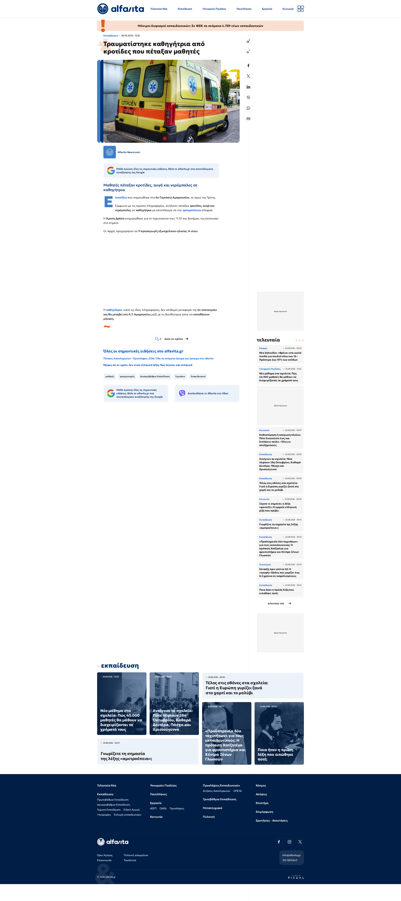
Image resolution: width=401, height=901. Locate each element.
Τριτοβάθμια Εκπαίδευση (219, 799)
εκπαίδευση (120, 665)
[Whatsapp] (248, 108)
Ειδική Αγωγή (132, 809)
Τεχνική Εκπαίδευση (108, 809)
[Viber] (248, 97)
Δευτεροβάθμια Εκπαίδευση (155, 376)
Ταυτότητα (130, 860)
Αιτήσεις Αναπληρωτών (216, 790)
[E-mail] (248, 118)
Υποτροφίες (104, 814)
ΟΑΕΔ (163, 808)
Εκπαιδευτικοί (198, 376)
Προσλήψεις (177, 808)
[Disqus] (174, 452)
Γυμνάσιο (180, 376)
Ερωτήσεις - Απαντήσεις (272, 820)
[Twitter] (248, 76)
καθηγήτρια (114, 310)
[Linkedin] (248, 86)
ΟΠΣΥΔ (237, 790)
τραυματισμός (127, 376)
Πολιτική (209, 817)
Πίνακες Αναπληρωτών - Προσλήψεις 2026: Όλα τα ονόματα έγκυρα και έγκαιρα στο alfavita (158, 358)
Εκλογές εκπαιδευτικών (127, 814)
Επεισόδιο (121, 197)
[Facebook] (248, 65)
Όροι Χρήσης (105, 855)
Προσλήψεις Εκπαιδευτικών (221, 785)
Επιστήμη (262, 803)
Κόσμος (261, 785)
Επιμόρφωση (264, 812)
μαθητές (109, 376)
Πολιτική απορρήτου (136, 855)
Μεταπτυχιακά (212, 808)
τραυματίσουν (192, 210)
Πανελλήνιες (244, 8)
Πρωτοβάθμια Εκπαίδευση (112, 799)
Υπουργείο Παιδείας (214, 8)
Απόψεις (261, 794)
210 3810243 (289, 860)
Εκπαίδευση (185, 8)
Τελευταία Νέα (158, 8)
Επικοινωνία (104, 860)
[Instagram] (289, 841)
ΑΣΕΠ (153, 808)
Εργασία (267, 8)
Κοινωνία (288, 8)
